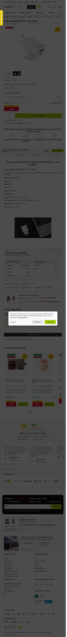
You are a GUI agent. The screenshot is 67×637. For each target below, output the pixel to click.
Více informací (22, 317)
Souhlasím (50, 322)
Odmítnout (37, 322)
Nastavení (13, 322)
